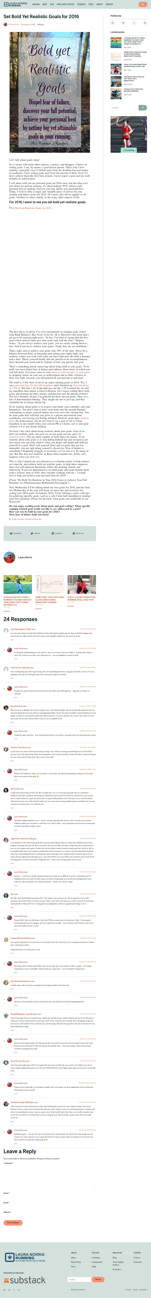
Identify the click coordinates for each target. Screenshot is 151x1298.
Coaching (36, 4)
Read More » (7, 611)
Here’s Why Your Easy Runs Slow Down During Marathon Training (50, 599)
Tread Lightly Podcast (65, 4)
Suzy (12, 894)
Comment (8, 1163)
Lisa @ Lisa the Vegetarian (20, 667)
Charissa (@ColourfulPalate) (21, 938)
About (45, 4)
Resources (81, 4)
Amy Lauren (15, 788)
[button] (18, 533)
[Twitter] (123, 23)
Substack (109, 4)
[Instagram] (134, 23)
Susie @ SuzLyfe (17, 706)
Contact (99, 4)
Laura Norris (19, 648)
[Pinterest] (145, 23)
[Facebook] (113, 23)
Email (6, 1203)
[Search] (143, 108)
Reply (12, 640)
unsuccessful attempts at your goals (71, 372)
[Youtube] (4, 1290)
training (27, 519)
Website (7, 1212)
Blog (52, 4)
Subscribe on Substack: (14, 1273)
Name (7, 1193)
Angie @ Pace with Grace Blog (22, 838)
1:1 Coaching (129, 150)
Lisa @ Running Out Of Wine (21, 629)
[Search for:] (79, 1279)
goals (14, 519)
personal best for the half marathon (34, 385)
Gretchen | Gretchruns (19, 747)
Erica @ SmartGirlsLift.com (21, 981)
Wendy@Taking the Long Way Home (24, 1014)
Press (91, 4)
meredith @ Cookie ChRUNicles (22, 1102)
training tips (37, 519)
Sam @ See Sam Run (18, 1061)
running (20, 519)
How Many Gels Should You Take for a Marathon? (134, 79)
